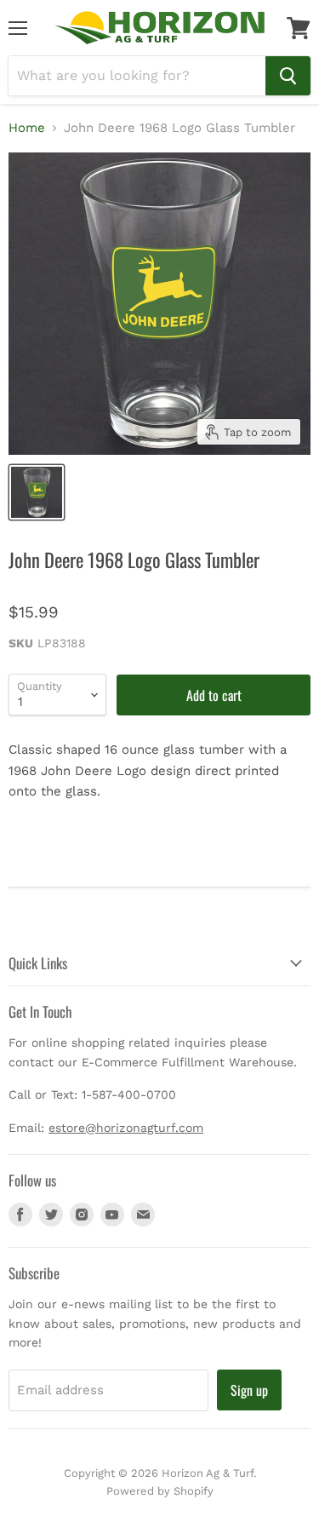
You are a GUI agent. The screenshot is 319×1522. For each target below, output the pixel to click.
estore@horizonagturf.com (125, 1127)
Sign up (249, 1390)
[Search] (287, 75)
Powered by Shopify (160, 1491)
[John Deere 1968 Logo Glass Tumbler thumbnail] (36, 492)
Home (27, 128)
